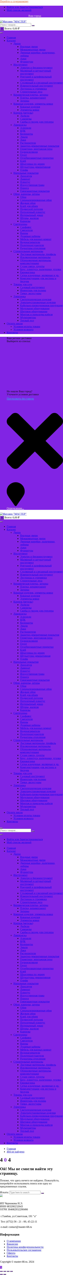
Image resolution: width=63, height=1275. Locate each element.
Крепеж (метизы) (23, 112)
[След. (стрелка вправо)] (4, 1274)
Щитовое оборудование (33, 311)
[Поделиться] (8, 1271)
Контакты (12, 332)
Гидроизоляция (29, 151)
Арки (23, 58)
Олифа (24, 170)
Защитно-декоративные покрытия (39, 145)
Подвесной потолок (31, 209)
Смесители (26, 230)
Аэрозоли (25, 127)
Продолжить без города (20, 398)
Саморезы (26, 118)
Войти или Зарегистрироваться (25, 7)
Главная (11, 37)
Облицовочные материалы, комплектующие (36, 262)
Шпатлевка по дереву (32, 164)
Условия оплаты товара (26, 326)
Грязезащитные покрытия (35, 191)
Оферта (11, 1253)
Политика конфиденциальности (25, 1247)
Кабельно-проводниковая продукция (41, 305)
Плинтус (25, 182)
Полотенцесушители (32, 245)
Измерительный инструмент (36, 85)
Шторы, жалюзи (29, 218)
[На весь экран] (4, 1271)
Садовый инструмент (32, 287)
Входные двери (29, 46)
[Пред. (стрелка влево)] (1, 1274)
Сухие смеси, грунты (32, 266)
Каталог (11, 40)
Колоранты (26, 133)
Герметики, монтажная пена (36, 148)
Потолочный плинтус (32, 212)
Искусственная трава (32, 185)
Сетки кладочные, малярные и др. (39, 275)
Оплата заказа (15, 323)
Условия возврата (23, 329)
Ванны (24, 233)
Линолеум (26, 176)
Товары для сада (22, 284)
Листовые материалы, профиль (38, 254)
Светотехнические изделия (35, 299)
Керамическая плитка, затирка (30, 94)
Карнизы (25, 221)
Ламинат (25, 179)
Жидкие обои (28, 203)
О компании (14, 1241)
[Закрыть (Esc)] (11, 1271)
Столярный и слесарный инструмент (41, 82)
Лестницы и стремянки (33, 88)
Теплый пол (27, 320)
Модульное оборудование (35, 308)
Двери (17, 43)
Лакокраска (20, 124)
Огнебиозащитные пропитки (37, 158)
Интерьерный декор (31, 215)
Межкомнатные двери (33, 49)
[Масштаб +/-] (1, 1271)
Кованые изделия (30, 106)
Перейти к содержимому (14, 1)
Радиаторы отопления (32, 248)
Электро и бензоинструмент (36, 67)
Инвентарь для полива (33, 290)
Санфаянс (25, 227)
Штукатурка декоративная (35, 167)
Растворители (28, 142)
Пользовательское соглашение (24, 1250)
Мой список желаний (19, 10)
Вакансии (12, 1244)
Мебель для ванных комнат (35, 239)
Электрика (19, 296)
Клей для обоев (29, 206)
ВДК (23, 130)
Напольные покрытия (25, 173)
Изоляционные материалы (35, 257)
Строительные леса (31, 91)
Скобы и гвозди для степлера (37, 121)
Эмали (24, 136)
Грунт (23, 155)
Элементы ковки (29, 109)
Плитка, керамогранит (33, 97)
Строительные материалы (28, 251)
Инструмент (20, 64)
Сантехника (20, 224)
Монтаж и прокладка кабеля (36, 314)
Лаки (23, 139)
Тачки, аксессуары (30, 293)
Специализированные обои (36, 200)
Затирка (24, 100)
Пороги (24, 188)
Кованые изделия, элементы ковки (33, 103)
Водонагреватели (30, 242)
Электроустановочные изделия (38, 302)
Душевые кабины (30, 236)
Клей (23, 161)
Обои (23, 197)
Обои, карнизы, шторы (26, 194)
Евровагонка (27, 272)
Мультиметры (28, 317)
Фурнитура (26, 61)
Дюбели (24, 115)
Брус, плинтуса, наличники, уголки (40, 269)
